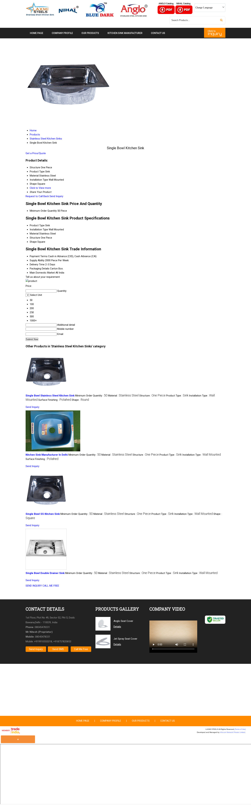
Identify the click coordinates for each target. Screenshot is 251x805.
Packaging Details (39, 268)
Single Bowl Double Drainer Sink (45, 573)
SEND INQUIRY (34, 585)
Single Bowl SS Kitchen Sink (43, 513)
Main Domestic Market (42, 272)
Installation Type (39, 229)
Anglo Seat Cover (123, 621)
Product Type (37, 225)
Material (34, 233)
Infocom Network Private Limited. (233, 732)
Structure (35, 237)
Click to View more (40, 187)
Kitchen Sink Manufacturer (125, 33)
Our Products (90, 33)
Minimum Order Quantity (43, 210)
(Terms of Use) (240, 729)
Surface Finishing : (54, 399)
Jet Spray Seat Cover (125, 638)
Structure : (152, 395)
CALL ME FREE (51, 585)
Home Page (36, 33)
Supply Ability (37, 260)
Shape (33, 241)
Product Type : (177, 395)
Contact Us (158, 33)
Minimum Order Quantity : (91, 395)
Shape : (80, 399)
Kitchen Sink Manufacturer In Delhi (47, 454)
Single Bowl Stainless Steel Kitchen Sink (50, 395)
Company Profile (62, 33)
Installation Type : (201, 454)
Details (117, 626)
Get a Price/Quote (36, 153)
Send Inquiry (56, 196)
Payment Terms (38, 256)
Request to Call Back (37, 196)
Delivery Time (37, 264)
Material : (123, 395)
